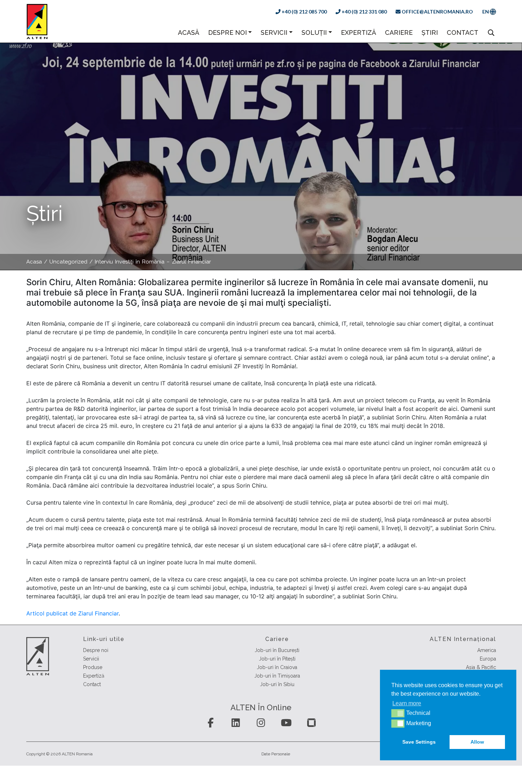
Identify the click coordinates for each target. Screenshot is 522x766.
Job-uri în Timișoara (277, 676)
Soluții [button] (314, 32)
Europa (488, 659)
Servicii (91, 659)
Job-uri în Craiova (277, 667)
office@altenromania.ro (437, 12)
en (485, 12)
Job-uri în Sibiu (277, 684)
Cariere (399, 32)
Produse (92, 667)
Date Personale (275, 753)
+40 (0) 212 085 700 (304, 12)
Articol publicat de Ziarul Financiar (72, 613)
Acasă (188, 32)
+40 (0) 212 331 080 (364, 12)
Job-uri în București (277, 650)
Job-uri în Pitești (277, 659)
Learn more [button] (406, 703)
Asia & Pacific (481, 667)
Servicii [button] (274, 32)
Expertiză (358, 32)
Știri (430, 32)
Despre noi (95, 650)
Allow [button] (477, 742)
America (486, 650)
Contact (462, 32)
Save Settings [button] (419, 742)
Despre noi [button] (227, 32)
